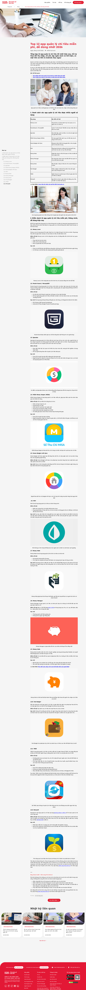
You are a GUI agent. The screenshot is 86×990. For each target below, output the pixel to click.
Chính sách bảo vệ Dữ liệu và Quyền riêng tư (56, 984)
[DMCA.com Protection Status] (73, 982)
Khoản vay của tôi (40, 981)
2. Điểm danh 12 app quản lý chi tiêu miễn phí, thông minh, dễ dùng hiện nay (10, 158)
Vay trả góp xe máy (28, 983)
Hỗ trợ (60, 2)
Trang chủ (10, 6)
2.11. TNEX (6, 181)
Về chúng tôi (67, 2)
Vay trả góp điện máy (28, 981)
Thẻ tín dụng (26, 976)
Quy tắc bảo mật (53, 979)
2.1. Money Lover (8, 161)
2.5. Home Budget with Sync (10, 169)
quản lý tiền (51, 607)
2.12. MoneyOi (7, 183)
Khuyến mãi (39, 976)
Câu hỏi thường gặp (41, 983)
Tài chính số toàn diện (41, 979)
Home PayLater (27, 979)
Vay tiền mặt (26, 974)
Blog (18, 6)
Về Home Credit (53, 974)
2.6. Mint (6, 171)
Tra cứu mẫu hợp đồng (41, 985)
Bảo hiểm (26, 988)
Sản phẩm (47, 2)
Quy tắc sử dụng (53, 981)
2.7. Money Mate (8, 173)
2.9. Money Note (8, 177)
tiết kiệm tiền (40, 819)
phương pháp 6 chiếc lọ (60, 812)
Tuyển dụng (52, 976)
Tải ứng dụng (77, 2)
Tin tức (54, 2)
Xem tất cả (42, 940)
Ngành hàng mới (27, 985)
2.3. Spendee (7, 165)
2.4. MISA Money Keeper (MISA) (11, 167)
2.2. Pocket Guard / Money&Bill (11, 163)
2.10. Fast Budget (8, 179)
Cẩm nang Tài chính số (64, 865)
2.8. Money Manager (9, 175)
